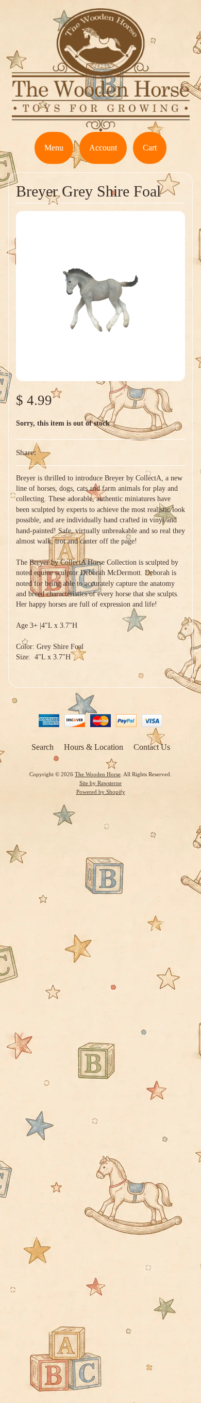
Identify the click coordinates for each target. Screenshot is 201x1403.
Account (103, 147)
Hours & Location (93, 747)
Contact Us (151, 747)
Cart (150, 147)
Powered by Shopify (100, 792)
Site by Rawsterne (100, 783)
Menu (53, 147)
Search (42, 747)
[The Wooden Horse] (101, 125)
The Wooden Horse (98, 774)
